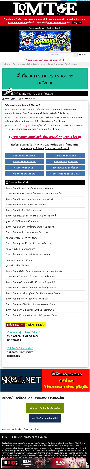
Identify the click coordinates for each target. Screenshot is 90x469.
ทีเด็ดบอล (17, 453)
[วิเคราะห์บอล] (45, 79)
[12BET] (43, 463)
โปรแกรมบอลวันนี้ (9, 448)
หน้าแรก (6, 64)
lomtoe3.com (7, 443)
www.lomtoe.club (38, 19)
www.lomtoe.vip (57, 19)
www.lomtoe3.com (56, 22)
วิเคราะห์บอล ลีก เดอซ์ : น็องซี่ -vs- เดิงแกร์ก (45, 28)
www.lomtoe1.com (76, 19)
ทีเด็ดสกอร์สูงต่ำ (15, 324)
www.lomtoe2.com (17, 22)
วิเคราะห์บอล (28, 443)
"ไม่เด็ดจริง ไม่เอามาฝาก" (20, 348)
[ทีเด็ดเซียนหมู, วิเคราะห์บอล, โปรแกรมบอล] (45, 380)
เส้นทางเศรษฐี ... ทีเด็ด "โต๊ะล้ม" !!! (25, 332)
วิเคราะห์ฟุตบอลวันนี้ (21, 64)
